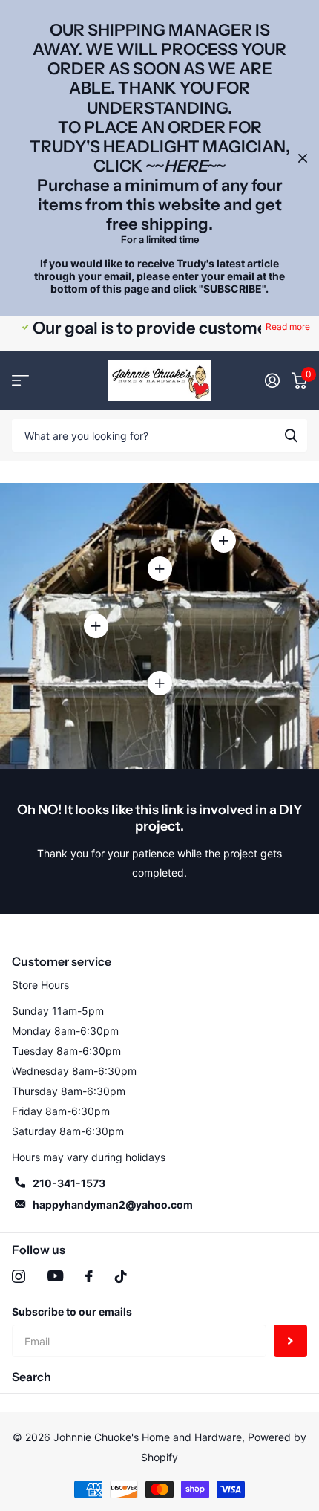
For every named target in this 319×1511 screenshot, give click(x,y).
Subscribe (290, 1341)
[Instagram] (18, 1276)
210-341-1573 (69, 1183)
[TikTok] (121, 1276)
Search (31, 1376)
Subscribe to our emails (72, 1311)
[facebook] (89, 1276)
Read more (288, 326)
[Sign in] (272, 380)
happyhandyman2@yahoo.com (113, 1204)
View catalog (20, 380)
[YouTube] (55, 1275)
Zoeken (290, 435)
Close (302, 158)
